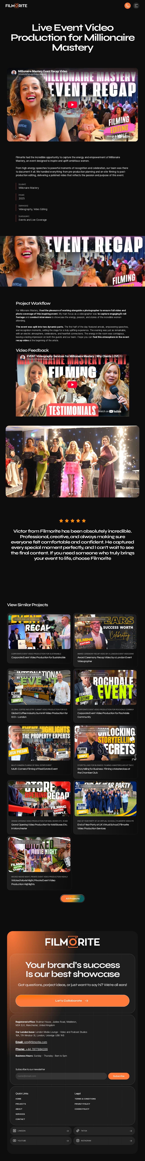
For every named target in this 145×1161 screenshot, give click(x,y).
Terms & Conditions (85, 1099)
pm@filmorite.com (31, 1042)
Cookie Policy (82, 1109)
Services (20, 1114)
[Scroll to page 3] (75, 494)
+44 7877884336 (32, 1049)
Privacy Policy (82, 1104)
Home (18, 1099)
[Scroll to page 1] (69, 494)
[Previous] (11, 461)
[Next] (134, 461)
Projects (21, 1104)
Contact (20, 1119)
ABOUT (19, 1109)
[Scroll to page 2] (72, 494)
